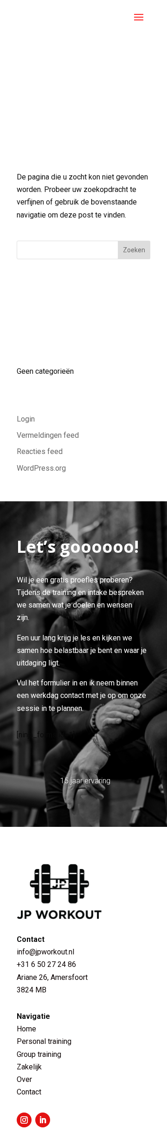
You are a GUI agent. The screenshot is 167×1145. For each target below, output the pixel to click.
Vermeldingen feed (48, 435)
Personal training (44, 1041)
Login (26, 419)
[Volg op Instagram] (24, 1120)
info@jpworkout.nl (45, 951)
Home (26, 1028)
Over (24, 1079)
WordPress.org (41, 468)
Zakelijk (29, 1066)
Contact (29, 1091)
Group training (39, 1054)
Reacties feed (40, 451)
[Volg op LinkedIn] (42, 1120)
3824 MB (31, 989)
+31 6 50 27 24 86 (47, 964)
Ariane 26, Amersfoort (52, 977)
